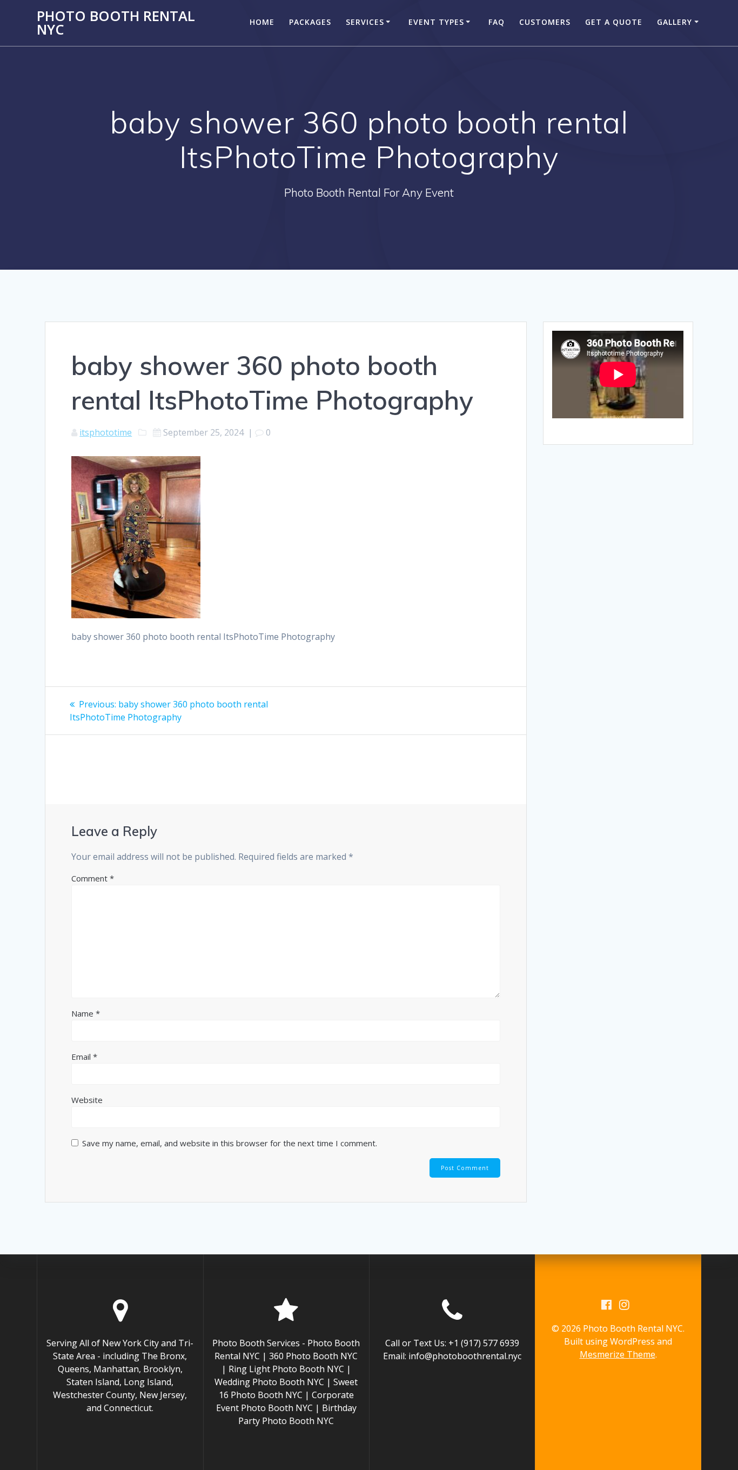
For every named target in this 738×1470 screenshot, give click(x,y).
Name (85, 1013)
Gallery (674, 22)
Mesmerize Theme (617, 1354)
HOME (262, 22)
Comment (92, 878)
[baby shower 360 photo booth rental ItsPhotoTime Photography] (135, 615)
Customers (545, 22)
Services (365, 22)
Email (84, 1056)
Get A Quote (613, 22)
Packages (310, 22)
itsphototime (105, 432)
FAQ (496, 22)
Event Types (436, 22)
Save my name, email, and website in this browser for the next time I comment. (229, 1143)
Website (87, 1099)
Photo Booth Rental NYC (116, 23)
